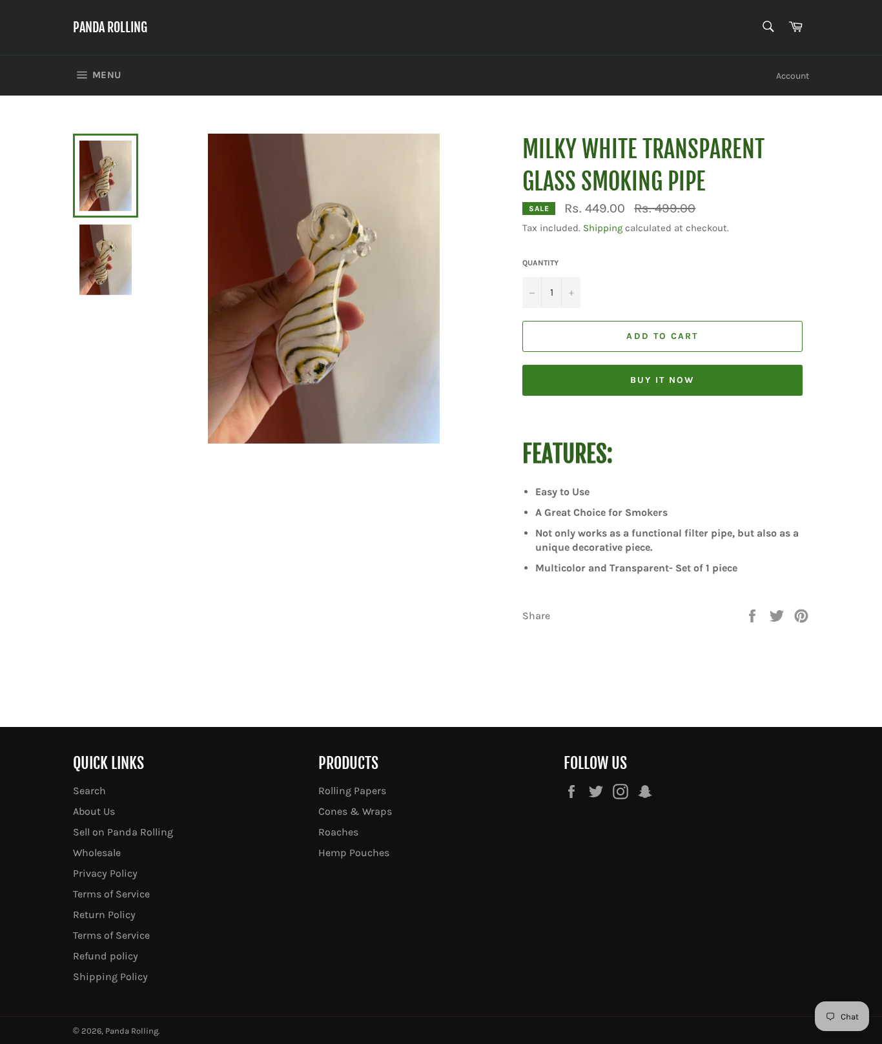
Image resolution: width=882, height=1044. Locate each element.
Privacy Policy (105, 873)
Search (89, 790)
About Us (94, 811)
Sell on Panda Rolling (123, 832)
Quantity (540, 262)
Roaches (338, 832)
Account (792, 75)
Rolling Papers (352, 790)
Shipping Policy (110, 976)
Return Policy (104, 914)
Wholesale (97, 852)
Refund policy (105, 956)
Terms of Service (111, 894)
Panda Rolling (110, 27)
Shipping (602, 228)
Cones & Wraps (355, 811)
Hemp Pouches (353, 852)
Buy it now (662, 379)
